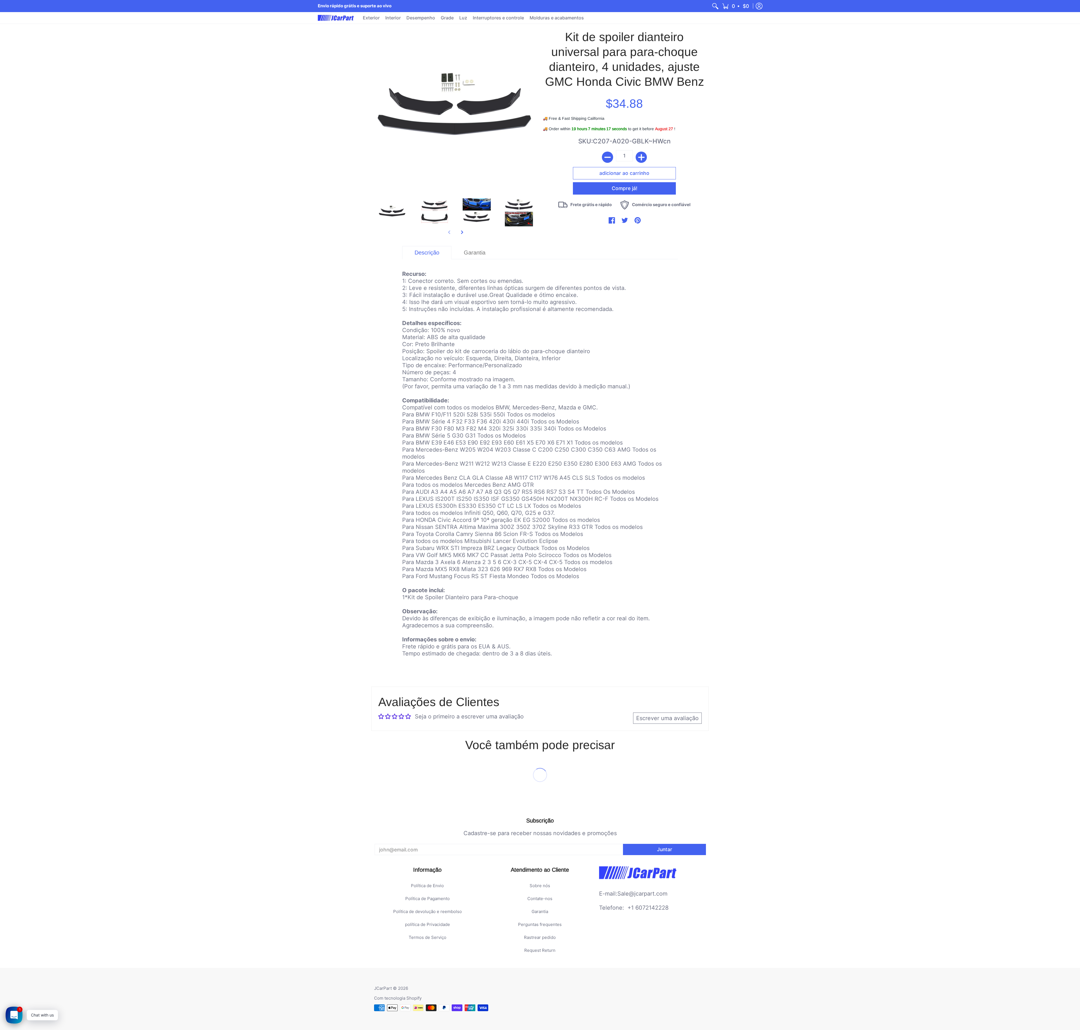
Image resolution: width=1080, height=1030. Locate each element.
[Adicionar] (641, 157)
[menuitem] (715, 6)
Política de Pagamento (427, 898)
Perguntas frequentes (540, 924)
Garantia (540, 911)
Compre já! (624, 188)
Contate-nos (539, 898)
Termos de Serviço (427, 937)
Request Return (539, 950)
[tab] (426, 252)
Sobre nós (540, 885)
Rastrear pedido (540, 937)
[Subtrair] (607, 157)
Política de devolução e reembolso (427, 911)
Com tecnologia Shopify (398, 998)
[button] (736, 6)
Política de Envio (427, 885)
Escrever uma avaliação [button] (667, 718)
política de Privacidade (427, 924)
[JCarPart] (336, 18)
